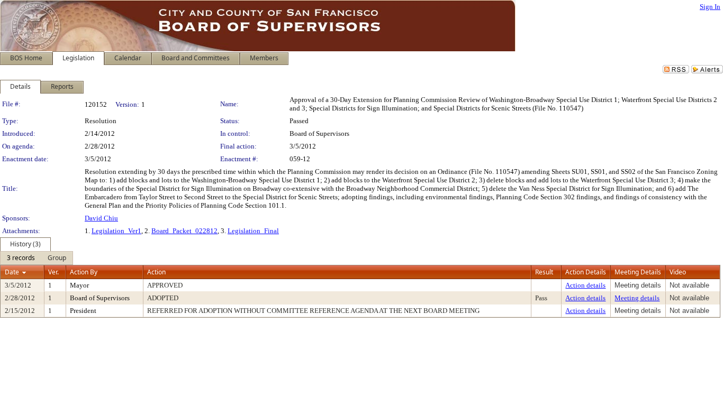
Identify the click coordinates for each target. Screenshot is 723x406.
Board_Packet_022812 (184, 231)
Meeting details (636, 298)
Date (12, 271)
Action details (585, 285)
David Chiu (101, 218)
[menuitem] (21, 258)
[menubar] (36, 258)
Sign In (710, 7)
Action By (83, 271)
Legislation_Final (253, 231)
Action (156, 271)
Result (544, 271)
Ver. (53, 271)
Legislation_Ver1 (116, 231)
